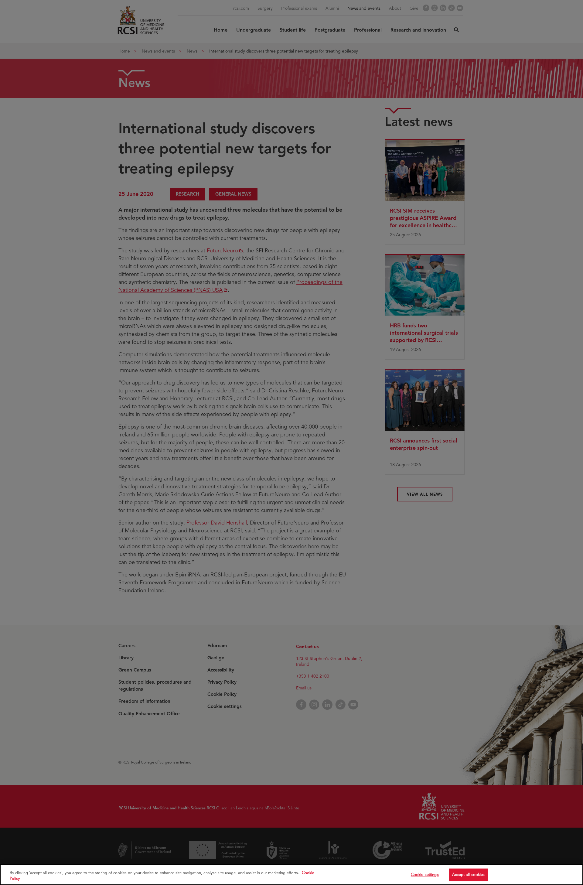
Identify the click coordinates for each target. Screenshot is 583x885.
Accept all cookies (468, 874)
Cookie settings (425, 874)
